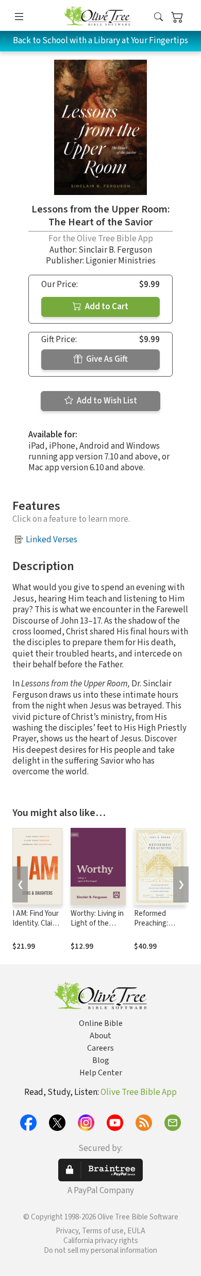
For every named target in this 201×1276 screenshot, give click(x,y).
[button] (158, 17)
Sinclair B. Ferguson (115, 250)
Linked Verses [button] (51, 540)
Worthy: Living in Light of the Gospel (97, 923)
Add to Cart (105, 306)
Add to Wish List (106, 401)
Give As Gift (106, 359)
